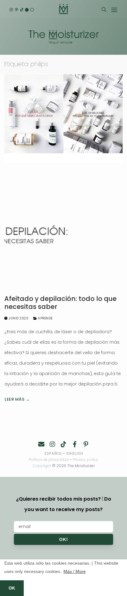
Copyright (42, 465)
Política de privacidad (48, 459)
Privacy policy (85, 459)
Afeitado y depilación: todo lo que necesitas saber (60, 302)
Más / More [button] (74, 571)
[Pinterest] (16, 9)
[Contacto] (41, 444)
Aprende (45, 318)
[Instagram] (11, 9)
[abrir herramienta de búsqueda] (103, 9)
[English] (27, 9)
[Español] (32, 9)
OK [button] (12, 588)
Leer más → (17, 399)
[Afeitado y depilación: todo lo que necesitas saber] (63, 231)
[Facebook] (74, 444)
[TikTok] (21, 9)
